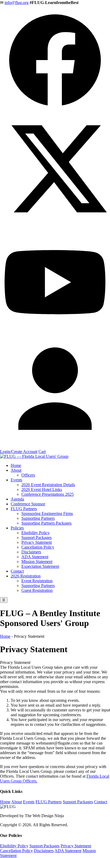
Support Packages (36, 537)
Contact (17, 571)
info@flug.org (17, 2)
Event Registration (37, 580)
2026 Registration (26, 576)
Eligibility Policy (35, 532)
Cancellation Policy (37, 547)
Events (16, 480)
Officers (28, 475)
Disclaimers (31, 552)
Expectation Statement (40, 566)
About (16, 470)
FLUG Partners (24, 508)
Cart (42, 451)
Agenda (17, 499)
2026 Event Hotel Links (41, 489)
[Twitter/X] (55, 224)
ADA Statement (34, 556)
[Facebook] (55, 113)
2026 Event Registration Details (48, 484)
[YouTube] (55, 335)
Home (16, 465)
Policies (17, 528)
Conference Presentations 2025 (47, 494)
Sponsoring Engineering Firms (47, 513)
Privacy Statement (36, 542)
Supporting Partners (38, 518)
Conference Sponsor (28, 504)
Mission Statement (36, 561)
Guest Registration (37, 590)
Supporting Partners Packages (46, 523)
